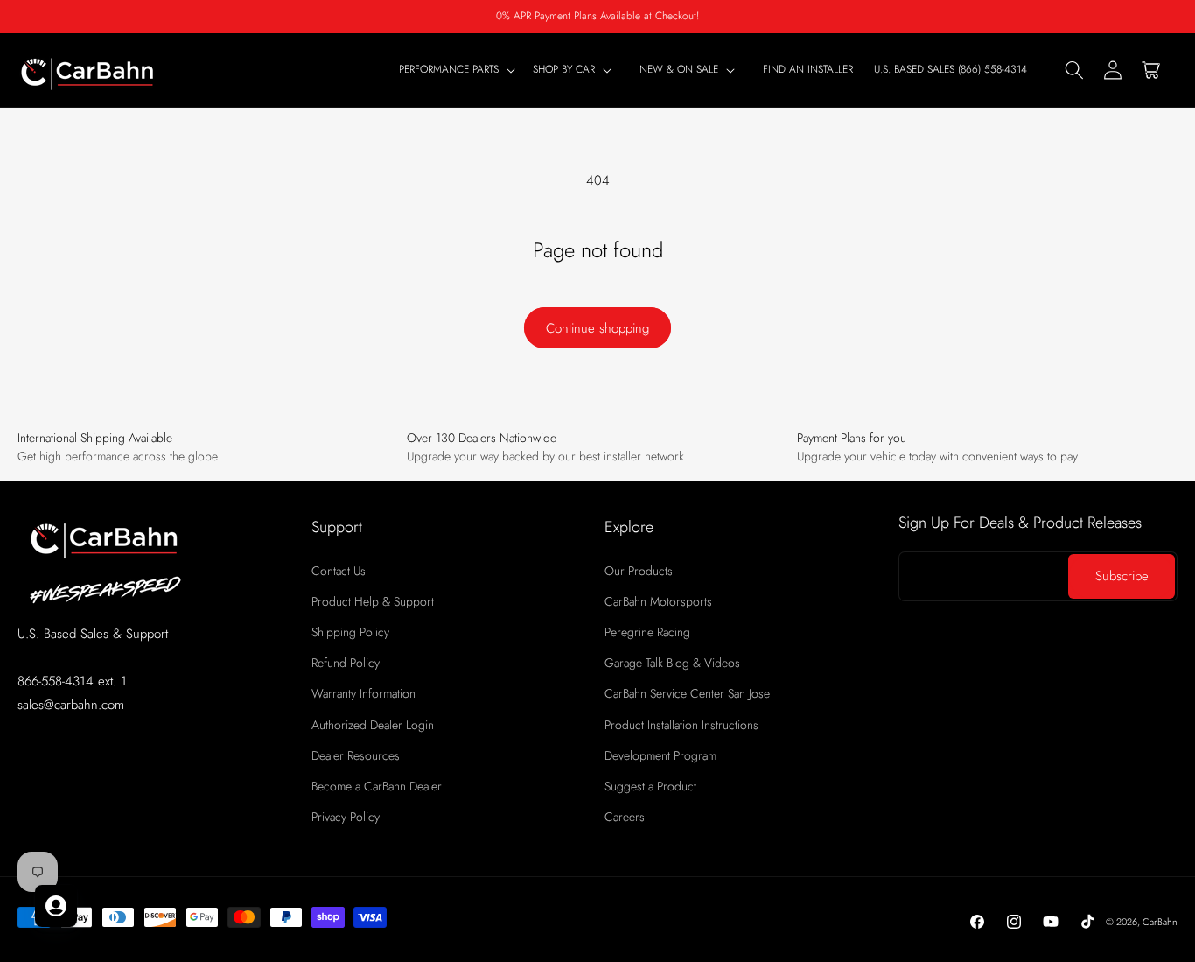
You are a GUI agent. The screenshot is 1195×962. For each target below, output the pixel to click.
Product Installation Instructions (681, 725)
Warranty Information (363, 693)
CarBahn (1160, 923)
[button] (575, 70)
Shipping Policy (350, 632)
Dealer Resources (355, 755)
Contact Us (338, 570)
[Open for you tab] (56, 906)
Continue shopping (597, 328)
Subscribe (1122, 576)
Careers (624, 816)
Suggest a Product (650, 786)
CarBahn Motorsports (658, 601)
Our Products (638, 570)
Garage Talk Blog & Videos (672, 662)
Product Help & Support (372, 601)
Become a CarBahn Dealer (376, 786)
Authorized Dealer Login (372, 725)
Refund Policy (345, 662)
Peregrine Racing (647, 632)
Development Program (660, 755)
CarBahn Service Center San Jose (687, 693)
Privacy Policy (345, 816)
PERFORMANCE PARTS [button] (449, 70)
